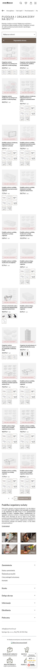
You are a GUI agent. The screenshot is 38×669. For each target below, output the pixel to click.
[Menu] (35, 3)
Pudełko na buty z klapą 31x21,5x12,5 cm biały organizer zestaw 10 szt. (8, 427)
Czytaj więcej (6, 526)
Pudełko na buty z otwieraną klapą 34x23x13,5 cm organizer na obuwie (9, 144)
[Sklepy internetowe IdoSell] (19, 643)
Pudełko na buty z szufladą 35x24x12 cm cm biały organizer (27, 382)
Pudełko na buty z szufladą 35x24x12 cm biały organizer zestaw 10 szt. (9, 382)
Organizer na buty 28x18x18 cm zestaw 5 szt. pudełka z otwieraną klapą (27, 63)
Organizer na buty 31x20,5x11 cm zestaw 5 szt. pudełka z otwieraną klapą (9, 97)
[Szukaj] (20, 3)
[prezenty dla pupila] (28, 549)
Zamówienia (7, 565)
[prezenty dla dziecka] (9, 537)
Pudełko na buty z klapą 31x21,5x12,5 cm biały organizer (26, 262)
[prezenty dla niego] (9, 549)
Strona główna (10, 10)
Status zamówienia (8, 570)
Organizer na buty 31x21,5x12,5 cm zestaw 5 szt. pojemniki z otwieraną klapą (9, 347)
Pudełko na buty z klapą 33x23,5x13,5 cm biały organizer (26, 307)
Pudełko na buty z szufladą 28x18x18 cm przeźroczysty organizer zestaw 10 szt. (27, 144)
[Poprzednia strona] (8, 498)
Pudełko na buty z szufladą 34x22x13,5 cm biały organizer (9, 233)
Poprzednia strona (20, 40)
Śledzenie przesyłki (8, 574)
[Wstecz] (3, 10)
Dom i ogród (19, 10)
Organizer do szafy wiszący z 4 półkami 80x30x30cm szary (28, 346)
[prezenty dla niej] (28, 537)
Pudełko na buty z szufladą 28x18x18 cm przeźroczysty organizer (9, 189)
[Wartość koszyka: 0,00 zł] (30, 3)
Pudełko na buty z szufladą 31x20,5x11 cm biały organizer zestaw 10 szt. (27, 233)
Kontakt (5, 580)
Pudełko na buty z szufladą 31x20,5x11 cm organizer (9, 261)
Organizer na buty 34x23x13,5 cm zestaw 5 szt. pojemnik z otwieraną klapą (9, 63)
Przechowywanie (29, 10)
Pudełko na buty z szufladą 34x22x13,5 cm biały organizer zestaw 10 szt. (27, 189)
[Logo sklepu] (8, 3)
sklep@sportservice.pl (9, 629)
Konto (4, 588)
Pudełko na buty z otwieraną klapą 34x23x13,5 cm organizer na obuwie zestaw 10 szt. (27, 98)
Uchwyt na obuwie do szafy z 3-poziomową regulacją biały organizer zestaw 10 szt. (9, 307)
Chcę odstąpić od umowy (10, 577)
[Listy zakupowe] (25, 3)
